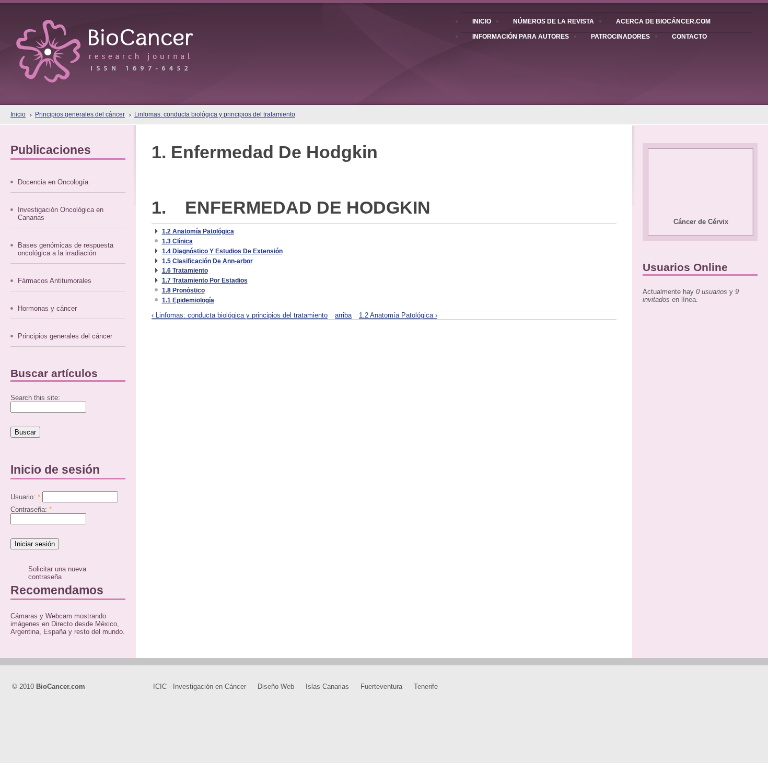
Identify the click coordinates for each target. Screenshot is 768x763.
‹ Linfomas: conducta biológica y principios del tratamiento (240, 315)
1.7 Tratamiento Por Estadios (205, 280)
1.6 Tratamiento (185, 270)
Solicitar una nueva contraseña (57, 573)
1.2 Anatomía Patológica (198, 231)
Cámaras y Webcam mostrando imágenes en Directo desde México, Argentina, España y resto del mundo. (67, 624)
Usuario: (25, 497)
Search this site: (35, 398)
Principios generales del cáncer (80, 114)
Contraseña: (31, 509)
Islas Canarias (327, 686)
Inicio (18, 114)
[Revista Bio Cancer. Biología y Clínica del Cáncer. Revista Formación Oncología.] (122, 41)
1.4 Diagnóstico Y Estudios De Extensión (222, 251)
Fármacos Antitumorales (54, 281)
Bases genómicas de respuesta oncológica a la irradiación (65, 249)
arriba (343, 315)
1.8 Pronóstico (183, 290)
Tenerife (426, 686)
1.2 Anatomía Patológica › (398, 315)
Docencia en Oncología (53, 182)
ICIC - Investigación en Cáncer (199, 686)
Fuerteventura (381, 686)
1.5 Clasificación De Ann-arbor (207, 261)
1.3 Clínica (177, 241)
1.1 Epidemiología (188, 300)
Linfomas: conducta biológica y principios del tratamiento (214, 114)
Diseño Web (276, 686)
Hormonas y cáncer (47, 308)
